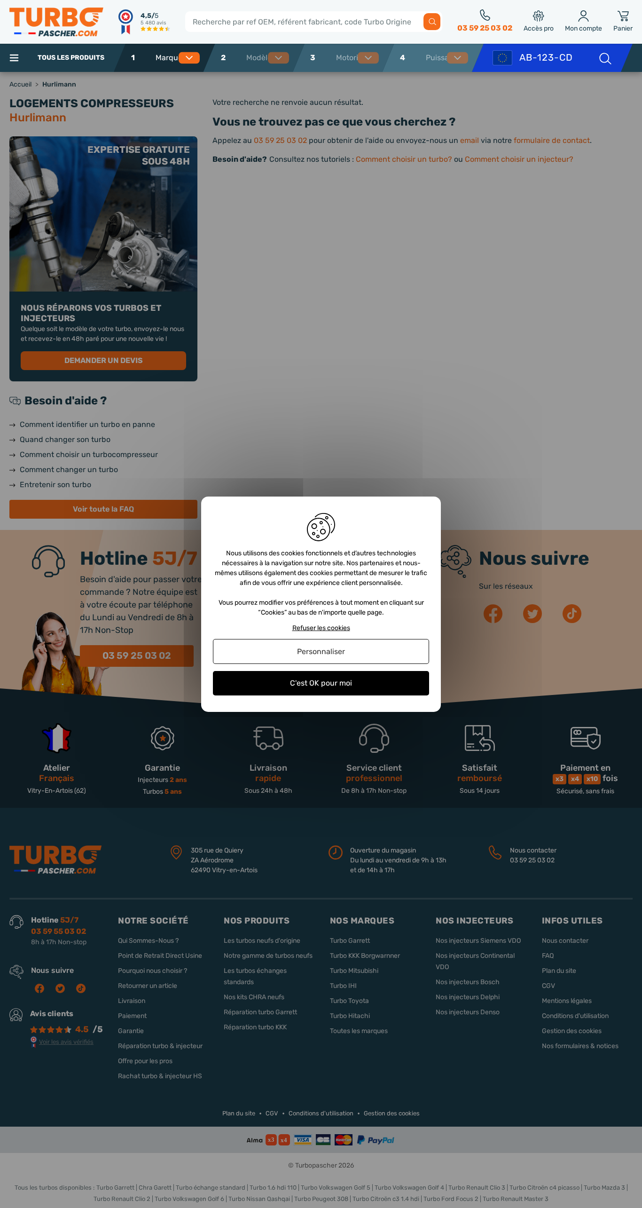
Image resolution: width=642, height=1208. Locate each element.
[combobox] (182, 57)
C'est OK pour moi (321, 683)
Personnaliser (321, 651)
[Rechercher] (431, 21)
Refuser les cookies (321, 628)
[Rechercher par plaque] (604, 58)
